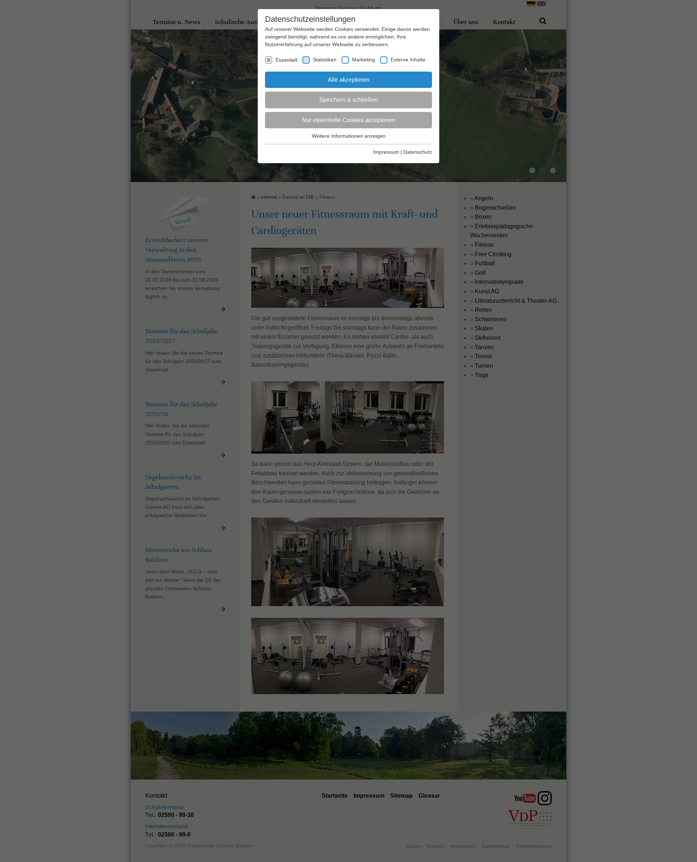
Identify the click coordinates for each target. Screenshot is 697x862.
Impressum (386, 152)
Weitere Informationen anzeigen (349, 136)
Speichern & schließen (348, 100)
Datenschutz (417, 152)
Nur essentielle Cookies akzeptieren (348, 120)
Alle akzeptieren (349, 80)
